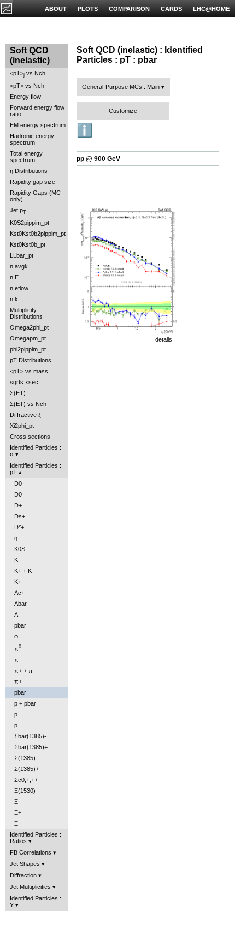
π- (17, 659)
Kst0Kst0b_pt (27, 244)
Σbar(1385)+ (31, 747)
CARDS (171, 8)
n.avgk (19, 266)
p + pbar (25, 703)
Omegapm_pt (28, 338)
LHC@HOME (211, 8)
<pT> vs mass (29, 371)
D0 (18, 483)
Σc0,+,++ (26, 779)
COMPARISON (129, 8)
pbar (20, 625)
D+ (18, 505)
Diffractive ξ (25, 414)
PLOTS (88, 8)
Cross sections (30, 436)
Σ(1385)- (26, 758)
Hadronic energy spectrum (32, 139)
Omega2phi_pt (29, 327)
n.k (14, 299)
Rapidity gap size (32, 181)
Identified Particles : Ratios (35, 837)
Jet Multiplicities (30, 886)
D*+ (19, 527)
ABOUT (56, 8)
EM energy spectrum (38, 125)
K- (17, 560)
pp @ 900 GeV (98, 159)
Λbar (20, 603)
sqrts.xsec (24, 382)
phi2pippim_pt (28, 349)
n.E (14, 277)
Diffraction (23, 875)
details (163, 339)
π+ (18, 681)
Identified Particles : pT (35, 468)
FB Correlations (30, 852)
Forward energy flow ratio (37, 110)
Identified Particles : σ (35, 450)
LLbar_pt (21, 255)
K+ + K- (24, 570)
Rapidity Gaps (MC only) (35, 195)
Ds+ (19, 516)
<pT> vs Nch (27, 74)
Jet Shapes (25, 864)
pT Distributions (30, 360)
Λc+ (19, 592)
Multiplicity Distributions (26, 313)
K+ (17, 581)
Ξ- (17, 801)
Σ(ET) (18, 393)
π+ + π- (24, 670)
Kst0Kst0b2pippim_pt (38, 233)
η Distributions (29, 171)
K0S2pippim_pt (29, 222)
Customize (123, 110)
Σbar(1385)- (30, 736)
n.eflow (19, 288)
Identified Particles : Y (35, 901)
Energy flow (25, 96)
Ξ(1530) (25, 790)
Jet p (18, 211)
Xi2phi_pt (22, 425)
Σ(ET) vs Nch (28, 404)
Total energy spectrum (26, 156)
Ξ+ (17, 812)
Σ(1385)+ (26, 769)
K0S (19, 549)
